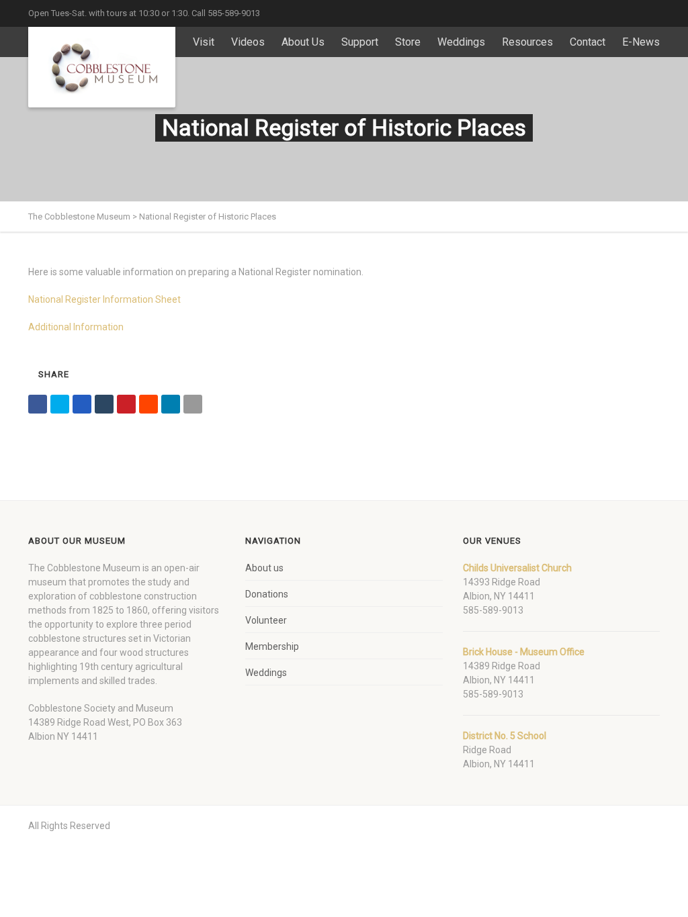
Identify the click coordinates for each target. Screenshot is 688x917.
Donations (266, 594)
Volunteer (266, 620)
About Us (303, 42)
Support (359, 42)
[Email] (192, 404)
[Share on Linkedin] (170, 404)
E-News (641, 42)
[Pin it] (126, 404)
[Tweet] (59, 404)
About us (264, 568)
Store (408, 42)
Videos (248, 42)
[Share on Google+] (82, 404)
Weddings (461, 42)
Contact (587, 42)
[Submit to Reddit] (148, 404)
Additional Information (76, 327)
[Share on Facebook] (37, 404)
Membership (272, 646)
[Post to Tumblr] (104, 404)
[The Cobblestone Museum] (102, 67)
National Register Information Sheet (104, 299)
